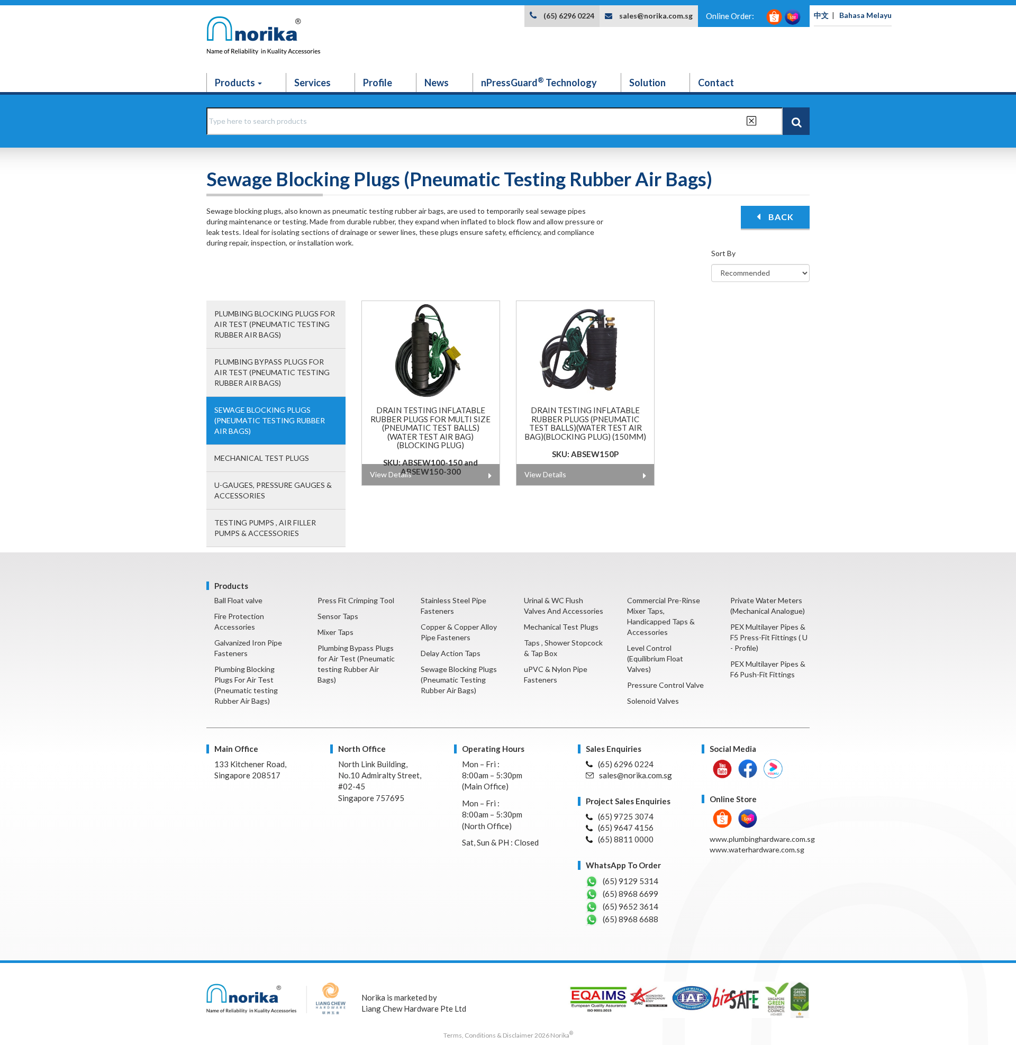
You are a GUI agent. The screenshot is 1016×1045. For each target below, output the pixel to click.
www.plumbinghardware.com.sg (762, 838)
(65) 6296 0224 (568, 15)
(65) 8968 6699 (630, 893)
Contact (716, 82)
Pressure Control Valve (665, 684)
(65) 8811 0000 (626, 839)
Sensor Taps (338, 616)
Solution (647, 82)
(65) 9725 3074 (626, 816)
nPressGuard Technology (539, 82)
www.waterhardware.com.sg (757, 849)
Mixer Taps (335, 632)
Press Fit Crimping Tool (356, 600)
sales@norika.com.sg (656, 15)
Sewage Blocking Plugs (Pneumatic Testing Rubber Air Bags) (269, 420)
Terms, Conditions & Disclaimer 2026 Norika (508, 1035)
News (436, 82)
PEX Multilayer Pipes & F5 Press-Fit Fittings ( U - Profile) (769, 637)
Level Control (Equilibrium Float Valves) (655, 658)
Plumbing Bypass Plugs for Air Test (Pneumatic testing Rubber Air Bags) (272, 372)
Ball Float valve (238, 600)
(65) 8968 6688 (630, 919)
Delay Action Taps (450, 653)
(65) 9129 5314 (630, 881)
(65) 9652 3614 (630, 906)
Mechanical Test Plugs (261, 457)
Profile (377, 82)
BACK (780, 217)
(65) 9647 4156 (626, 827)
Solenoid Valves (653, 700)
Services (312, 82)
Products (236, 82)
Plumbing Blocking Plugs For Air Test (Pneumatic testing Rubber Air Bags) (274, 324)
